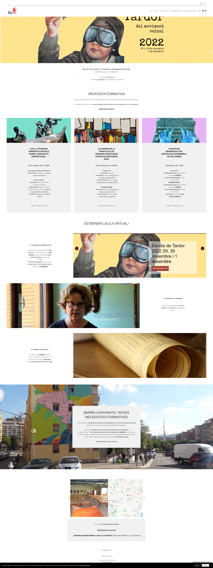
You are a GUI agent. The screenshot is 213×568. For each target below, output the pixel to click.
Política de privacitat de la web (107, 560)
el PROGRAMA (100, 79)
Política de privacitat (84, 565)
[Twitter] (205, 11)
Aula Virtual (47, 359)
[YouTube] (203, 11)
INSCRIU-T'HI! (111, 77)
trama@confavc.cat (106, 550)
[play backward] (69, 498)
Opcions (197, 565)
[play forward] (144, 498)
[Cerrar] (211, 565)
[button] (89, 498)
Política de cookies (107, 562)
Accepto (205, 565)
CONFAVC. (178, 175)
